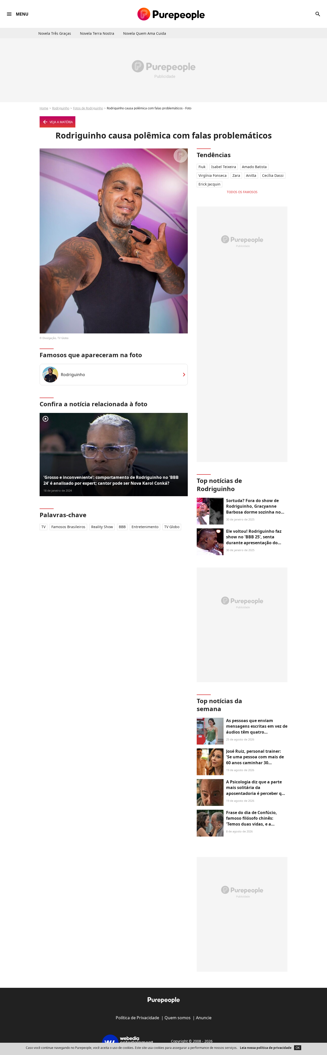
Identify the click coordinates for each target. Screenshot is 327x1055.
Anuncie (204, 1018)
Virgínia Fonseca (212, 175)
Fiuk (201, 166)
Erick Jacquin (209, 184)
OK (298, 1048)
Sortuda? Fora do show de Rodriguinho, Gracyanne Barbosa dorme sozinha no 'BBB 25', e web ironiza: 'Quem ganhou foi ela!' (256, 512)
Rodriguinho (60, 108)
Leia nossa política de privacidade (265, 1048)
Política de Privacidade (137, 1018)
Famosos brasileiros (68, 526)
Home (44, 108)
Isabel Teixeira (223, 166)
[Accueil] (171, 14)
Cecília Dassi (273, 175)
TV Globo (171, 526)
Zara (236, 175)
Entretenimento (145, 526)
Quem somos (178, 1018)
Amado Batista (254, 166)
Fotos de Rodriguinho (88, 108)
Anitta (251, 175)
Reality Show (102, 526)
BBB (122, 526)
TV (43, 526)
